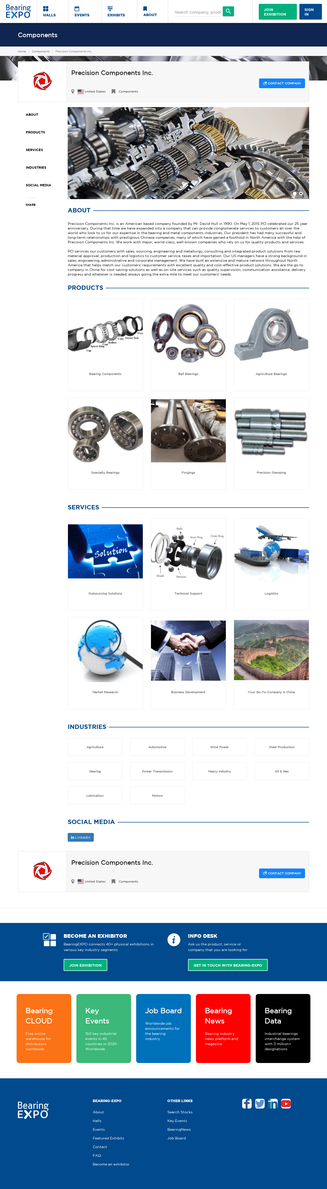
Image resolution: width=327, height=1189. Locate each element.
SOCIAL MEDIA (38, 185)
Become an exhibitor (111, 1164)
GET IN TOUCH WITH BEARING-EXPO (228, 965)
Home (22, 51)
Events (99, 1129)
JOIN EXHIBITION (275, 11)
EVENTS (82, 15)
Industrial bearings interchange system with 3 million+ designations (282, 1029)
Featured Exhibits (108, 1138)
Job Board (176, 1138)
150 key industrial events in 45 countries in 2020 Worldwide (101, 1029)
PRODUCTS (35, 132)
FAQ (97, 1155)
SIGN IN (309, 11)
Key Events (177, 1121)
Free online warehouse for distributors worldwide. (39, 1029)
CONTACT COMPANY (284, 83)
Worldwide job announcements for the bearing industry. (163, 1024)
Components (37, 34)
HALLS (49, 15)
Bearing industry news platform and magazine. (221, 1026)
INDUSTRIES (36, 167)
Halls (97, 1121)
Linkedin (82, 837)
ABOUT (150, 15)
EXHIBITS (116, 15)
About (98, 1112)
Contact (100, 1147)
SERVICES (34, 150)
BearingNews (179, 1129)
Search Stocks (180, 1112)
